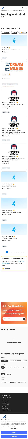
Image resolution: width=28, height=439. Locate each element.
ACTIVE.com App (6, 403)
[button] (14, 32)
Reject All (14, 432)
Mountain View (22, 382)
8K (14, 367)
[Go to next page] (24, 252)
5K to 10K (4, 406)
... (18, 252)
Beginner (9, 374)
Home (2, 10)
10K (19, 367)
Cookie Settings (14, 428)
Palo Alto (5, 382)
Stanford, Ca (8, 10)
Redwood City (13, 382)
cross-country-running (15, 360)
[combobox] (5, 32)
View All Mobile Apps (7, 410)
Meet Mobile (5, 408)
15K (23, 367)
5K (10, 367)
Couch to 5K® (5, 405)
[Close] (26, 415)
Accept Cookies (14, 436)
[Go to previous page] (4, 252)
